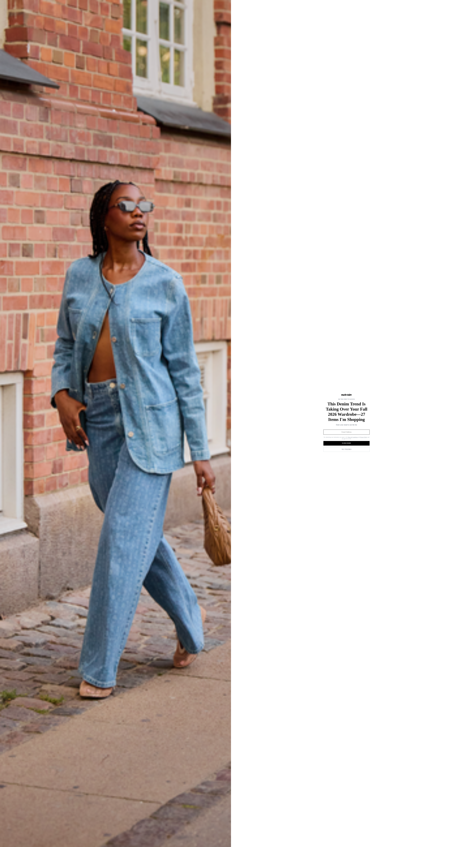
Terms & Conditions (353, 437)
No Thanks (346, 449)
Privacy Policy (363, 437)
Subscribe (346, 443)
